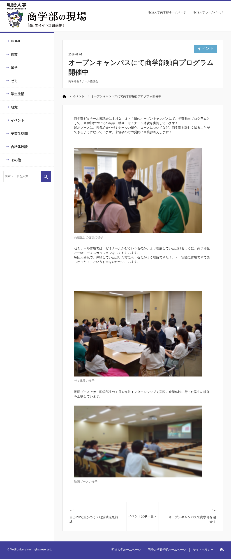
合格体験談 (19, 146)
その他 (16, 160)
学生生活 (17, 94)
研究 (14, 107)
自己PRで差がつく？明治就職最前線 (93, 519)
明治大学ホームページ (208, 12)
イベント (17, 120)
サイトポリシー (203, 549)
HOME (16, 41)
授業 (14, 54)
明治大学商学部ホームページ (167, 12)
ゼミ (14, 81)
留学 (14, 67)
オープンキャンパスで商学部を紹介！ (192, 519)
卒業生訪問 (19, 133)
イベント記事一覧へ (142, 516)
